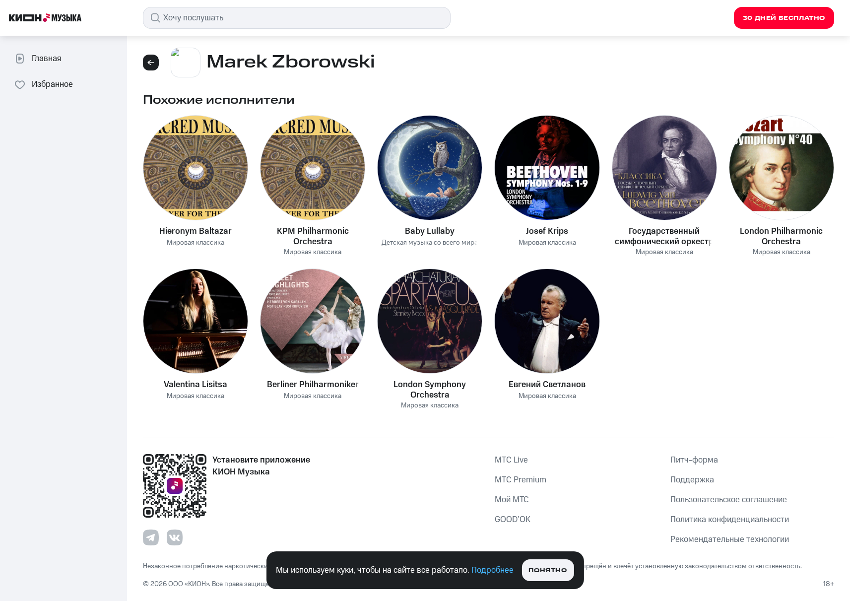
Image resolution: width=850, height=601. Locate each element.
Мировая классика (195, 243)
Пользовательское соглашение (728, 500)
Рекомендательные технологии (729, 539)
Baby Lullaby (430, 231)
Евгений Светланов (547, 385)
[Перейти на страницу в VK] (175, 537)
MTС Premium (520, 480)
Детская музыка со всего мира (430, 243)
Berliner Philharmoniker (313, 385)
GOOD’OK (512, 520)
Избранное (52, 84)
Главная (46, 59)
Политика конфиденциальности (729, 520)
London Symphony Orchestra (429, 390)
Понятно (547, 570)
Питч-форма (694, 460)
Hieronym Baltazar (195, 231)
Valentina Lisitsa (195, 385)
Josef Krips (547, 231)
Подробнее (492, 570)
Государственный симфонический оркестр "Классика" (664, 236)
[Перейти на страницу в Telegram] (151, 537)
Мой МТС (512, 500)
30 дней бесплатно (784, 18)
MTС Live (511, 460)
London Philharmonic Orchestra (781, 236)
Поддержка (692, 480)
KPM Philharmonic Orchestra (313, 236)
